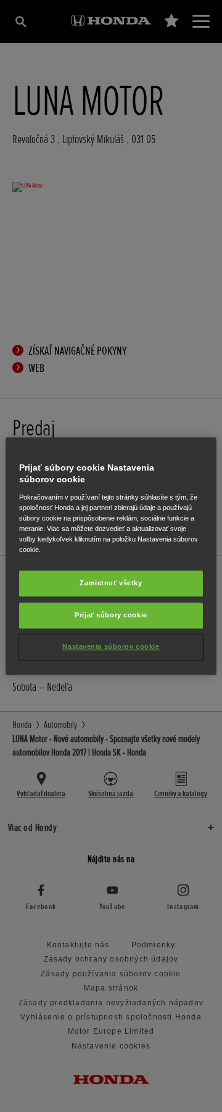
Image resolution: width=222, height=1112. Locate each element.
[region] (111, 556)
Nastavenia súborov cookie (110, 646)
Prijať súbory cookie (111, 615)
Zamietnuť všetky (111, 583)
